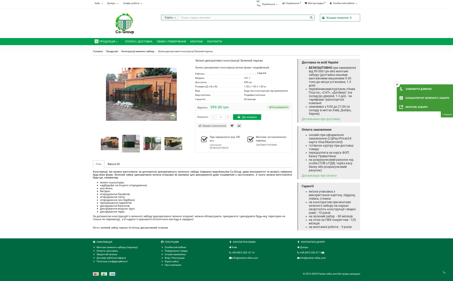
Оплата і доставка (138, 41)
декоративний (148, 227)
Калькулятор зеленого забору (427, 98)
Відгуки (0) (114, 164)
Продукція (107, 41)
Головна (98, 51)
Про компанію (173, 264)
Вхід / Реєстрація (175, 257)
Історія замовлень (175, 254)
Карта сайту (172, 261)
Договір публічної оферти (111, 257)
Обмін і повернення (171, 41)
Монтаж (196, 41)
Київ (97, 3)
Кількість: (203, 116)
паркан (123, 227)
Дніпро (111, 3)
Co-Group (134, 227)
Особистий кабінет (176, 247)
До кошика (249, 117)
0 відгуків (261, 73)
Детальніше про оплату (319, 175)
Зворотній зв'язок (107, 254)
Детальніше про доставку (321, 119)
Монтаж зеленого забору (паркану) (117, 247)
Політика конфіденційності (112, 261)
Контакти (214, 41)
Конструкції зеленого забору (137, 51)
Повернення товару (176, 250)
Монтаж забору (417, 107)
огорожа (163, 227)
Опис (99, 164)
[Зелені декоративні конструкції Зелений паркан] (110, 143)
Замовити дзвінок (419, 89)
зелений (105, 227)
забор (114, 227)
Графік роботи (131, 3)
